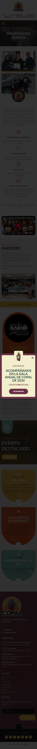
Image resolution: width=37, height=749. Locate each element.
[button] (32, 357)
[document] (18, 374)
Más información (18, 391)
